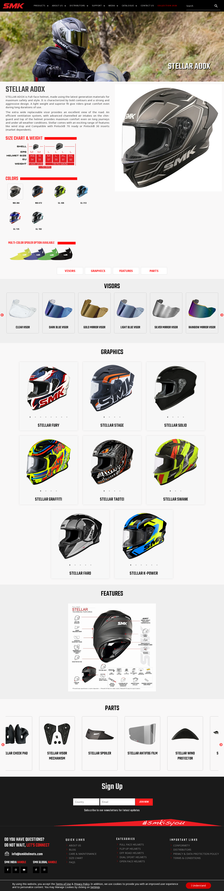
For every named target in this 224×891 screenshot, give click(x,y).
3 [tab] (40, 417)
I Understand (198, 885)
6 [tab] (56, 417)
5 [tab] (51, 417)
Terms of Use (63, 884)
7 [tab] (61, 417)
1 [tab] (30, 417)
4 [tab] (46, 417)
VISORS (70, 271)
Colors (12, 178)
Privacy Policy (81, 884)
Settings (95, 887)
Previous (2, 315)
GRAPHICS (98, 271)
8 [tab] (67, 417)
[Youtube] (24, 870)
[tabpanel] (48, 388)
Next (222, 315)
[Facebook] (7, 870)
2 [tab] (35, 417)
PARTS (154, 271)
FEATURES (126, 271)
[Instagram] (16, 870)
